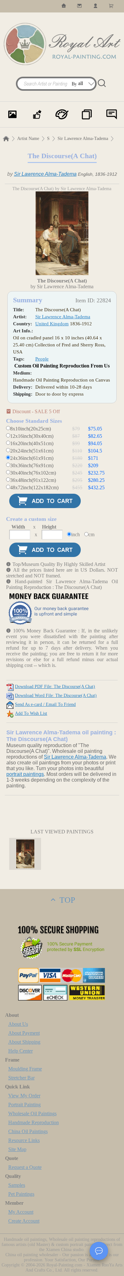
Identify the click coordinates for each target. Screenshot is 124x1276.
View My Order (24, 1095)
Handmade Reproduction (33, 1122)
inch (75, 534)
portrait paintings (25, 774)
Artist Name (28, 138)
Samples (16, 1185)
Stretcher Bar (21, 1077)
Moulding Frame (25, 1068)
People (42, 358)
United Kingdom (52, 323)
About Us (18, 1024)
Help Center (20, 1051)
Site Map (17, 1149)
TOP (66, 900)
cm (91, 534)
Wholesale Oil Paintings (32, 1113)
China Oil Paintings (28, 1131)
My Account (20, 1212)
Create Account (23, 1221)
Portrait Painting (24, 1104)
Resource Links (24, 1140)
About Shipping (24, 1042)
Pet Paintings (21, 1194)
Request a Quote (25, 1167)
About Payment (24, 1033)
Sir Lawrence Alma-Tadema (83, 138)
